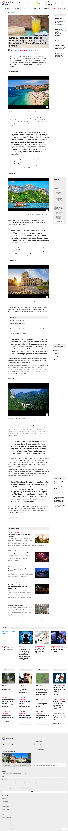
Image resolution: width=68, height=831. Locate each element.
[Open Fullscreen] (47, 107)
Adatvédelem (6, 809)
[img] (7, 2)
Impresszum (6, 803)
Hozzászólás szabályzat (8, 811)
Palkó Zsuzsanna (15, 50)
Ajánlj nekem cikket (37, 620)
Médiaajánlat (6, 806)
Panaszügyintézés (7, 817)
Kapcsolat (5, 801)
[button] (28, 95)
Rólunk (4, 798)
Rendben (64, 829)
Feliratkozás (59, 221)
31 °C (40, 3)
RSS (4, 814)
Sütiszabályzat (41, 828)
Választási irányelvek (8, 820)
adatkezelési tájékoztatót (27, 788)
